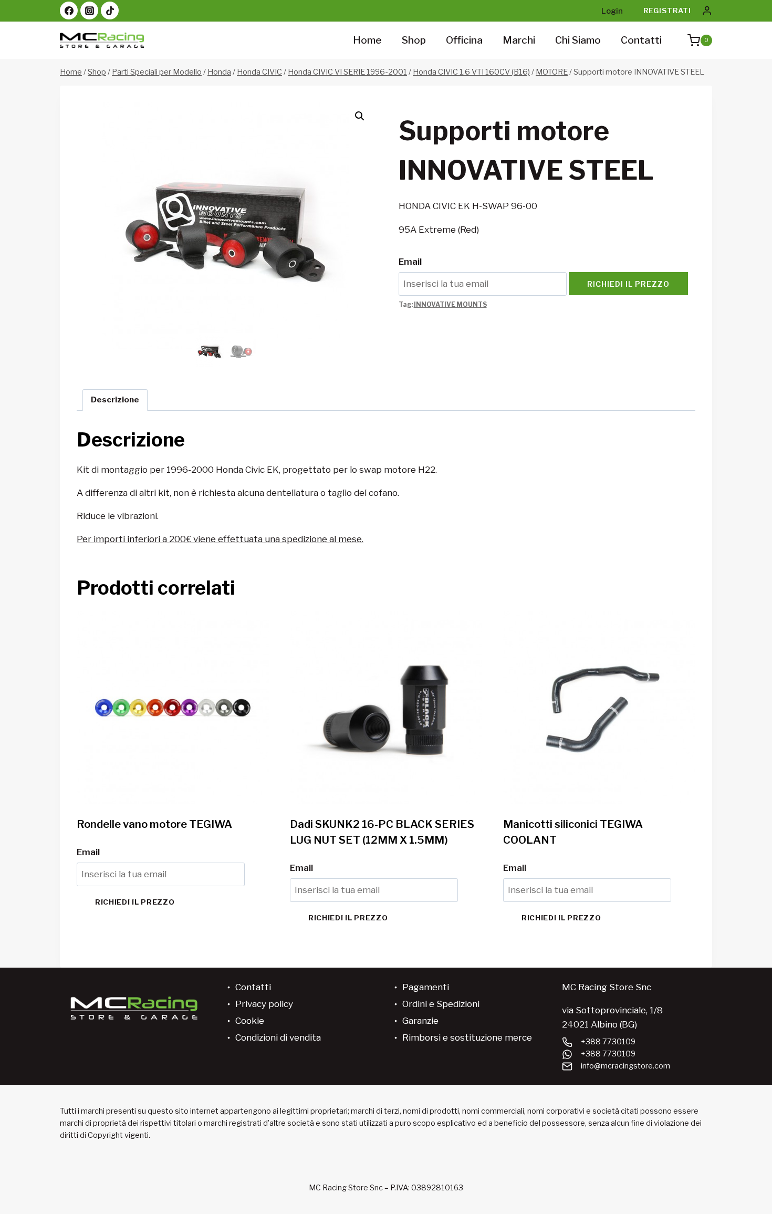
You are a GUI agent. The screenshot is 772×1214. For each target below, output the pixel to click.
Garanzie (420, 1020)
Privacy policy (264, 1004)
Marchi (519, 40)
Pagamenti (425, 987)
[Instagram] (89, 10)
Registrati (667, 10)
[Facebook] (69, 10)
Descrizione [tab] (115, 399)
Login (612, 11)
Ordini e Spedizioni (440, 1004)
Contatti (641, 40)
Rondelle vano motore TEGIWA (154, 824)
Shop (414, 40)
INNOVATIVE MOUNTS (450, 304)
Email (410, 261)
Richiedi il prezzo (628, 283)
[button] (359, 116)
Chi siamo (578, 40)
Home (367, 40)
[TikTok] (110, 10)
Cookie (249, 1020)
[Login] (707, 11)
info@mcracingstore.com (625, 1066)
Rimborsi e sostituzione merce (467, 1037)
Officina (464, 40)
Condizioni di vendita (278, 1037)
